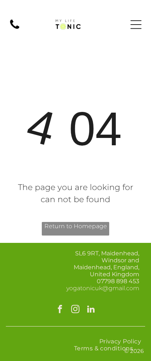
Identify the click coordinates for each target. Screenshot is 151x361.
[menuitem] (120, 341)
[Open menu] (135, 24)
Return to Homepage (75, 226)
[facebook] (60, 310)
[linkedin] (91, 310)
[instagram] (75, 310)
